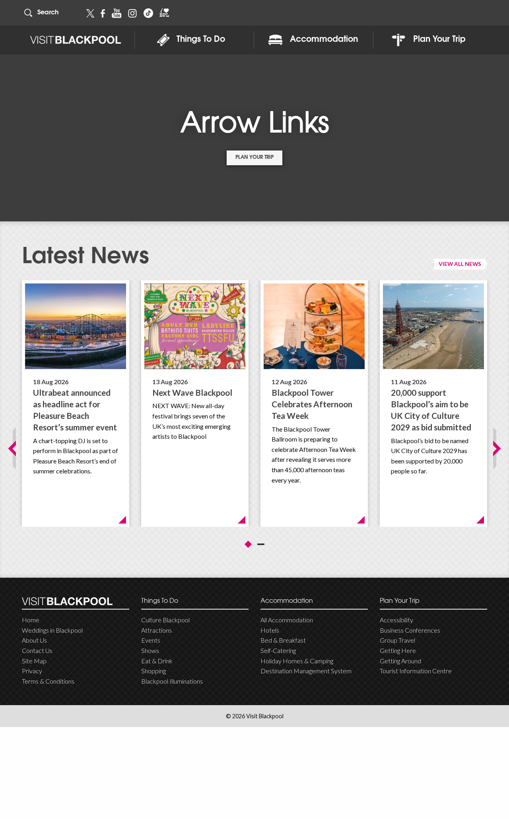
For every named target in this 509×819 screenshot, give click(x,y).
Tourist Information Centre (416, 670)
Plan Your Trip (439, 40)
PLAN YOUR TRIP (254, 157)
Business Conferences (410, 630)
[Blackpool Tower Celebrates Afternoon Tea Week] (314, 326)
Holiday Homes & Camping (296, 661)
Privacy (32, 670)
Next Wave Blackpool (192, 392)
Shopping (153, 670)
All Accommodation (286, 620)
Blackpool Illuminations (172, 681)
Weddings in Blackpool (52, 630)
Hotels (269, 630)
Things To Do (201, 40)
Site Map (34, 661)
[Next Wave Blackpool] (194, 326)
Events (150, 640)
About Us (34, 640)
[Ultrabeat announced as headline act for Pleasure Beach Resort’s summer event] (75, 326)
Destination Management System (306, 670)
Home (30, 620)
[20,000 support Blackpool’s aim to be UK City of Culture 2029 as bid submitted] (433, 326)
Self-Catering (278, 650)
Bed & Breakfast (283, 640)
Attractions (156, 630)
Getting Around (400, 661)
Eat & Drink (157, 661)
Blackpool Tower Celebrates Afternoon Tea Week (312, 403)
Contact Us (37, 650)
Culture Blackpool (165, 620)
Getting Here (398, 650)
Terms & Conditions (48, 681)
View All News (460, 263)
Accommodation (324, 40)
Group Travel (397, 640)
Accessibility (396, 620)
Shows (150, 650)
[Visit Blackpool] (75, 40)
